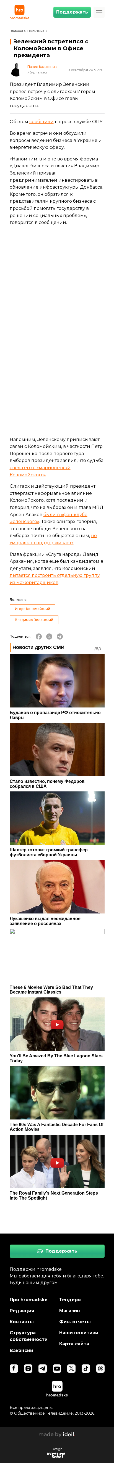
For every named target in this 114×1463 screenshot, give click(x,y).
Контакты (22, 1321)
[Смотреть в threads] (100, 1368)
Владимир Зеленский (34, 620)
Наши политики (78, 1332)
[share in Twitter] (49, 636)
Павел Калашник (42, 67)
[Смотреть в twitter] (71, 1368)
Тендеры (70, 1299)
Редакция (22, 1310)
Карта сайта (74, 1343)
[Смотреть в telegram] (42, 1368)
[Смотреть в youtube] (57, 1368)
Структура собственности (29, 1336)
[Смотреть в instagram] (28, 1368)
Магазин (69, 1310)
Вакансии (21, 1350)
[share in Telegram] (60, 636)
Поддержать (72, 12)
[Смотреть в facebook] (14, 1368)
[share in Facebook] (39, 636)
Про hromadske (29, 1299)
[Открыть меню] (99, 12)
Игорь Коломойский (32, 609)
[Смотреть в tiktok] (86, 1368)
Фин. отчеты (75, 1321)
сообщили (41, 121)
